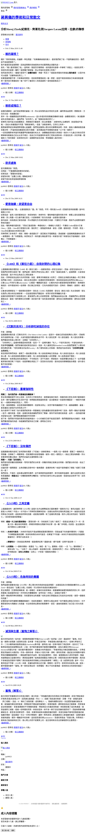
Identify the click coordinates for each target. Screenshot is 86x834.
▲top (3, 96)
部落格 (8, 42)
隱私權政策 (55, 804)
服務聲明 (64, 804)
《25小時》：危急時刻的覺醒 (22, 576)
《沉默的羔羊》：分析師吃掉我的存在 (27, 326)
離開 (12, 830)
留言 (21, 88)
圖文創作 (19, 35)
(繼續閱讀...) (6, 84)
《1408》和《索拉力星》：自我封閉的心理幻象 (32, 263)
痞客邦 (16, 88)
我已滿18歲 (5, 830)
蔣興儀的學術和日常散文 (20, 17)
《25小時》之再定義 (17, 503)
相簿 (7, 39)
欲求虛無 (10, 162)
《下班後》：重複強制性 (19, 389)
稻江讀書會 (19, 93)
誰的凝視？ (12, 54)
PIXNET (26, 804)
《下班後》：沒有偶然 (18, 446)
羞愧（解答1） (14, 690)
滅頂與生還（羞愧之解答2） (22, 631)
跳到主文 (4, 24)
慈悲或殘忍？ (13, 105)
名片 (7, 44)
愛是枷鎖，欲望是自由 (18, 204)
